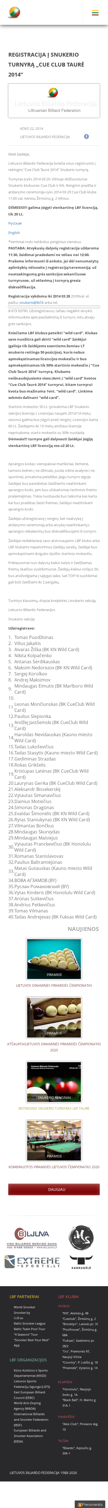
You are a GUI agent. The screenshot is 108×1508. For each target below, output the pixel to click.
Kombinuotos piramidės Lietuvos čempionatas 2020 (54, 1167)
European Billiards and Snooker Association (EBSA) (30, 1435)
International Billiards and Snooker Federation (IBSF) (31, 1419)
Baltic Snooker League (29, 1323)
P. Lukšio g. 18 (88, 1362)
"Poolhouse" (71, 1329)
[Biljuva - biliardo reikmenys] (32, 1238)
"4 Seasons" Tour (26, 1334)
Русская (15, 223)
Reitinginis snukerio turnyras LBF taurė (54, 1108)
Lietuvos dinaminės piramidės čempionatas (54, 985)
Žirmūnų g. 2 (87, 1319)
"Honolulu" (70, 1389)
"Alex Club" (70, 1424)
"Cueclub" (69, 1319)
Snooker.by (22, 1312)
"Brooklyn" (70, 1324)
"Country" (69, 1362)
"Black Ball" (70, 1400)
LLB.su (18, 1318)
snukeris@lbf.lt (31, 302)
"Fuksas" (68, 1340)
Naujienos (84, 929)
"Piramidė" (69, 1368)
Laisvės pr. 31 (88, 1324)
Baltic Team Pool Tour (29, 1329)
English (14, 232)
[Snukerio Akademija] (81, 1238)
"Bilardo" (68, 1448)
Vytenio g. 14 (88, 1368)
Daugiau (55, 1189)
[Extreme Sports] (32, 1262)
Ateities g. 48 (79, 1313)
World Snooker (24, 1307)
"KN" (65, 1313)
